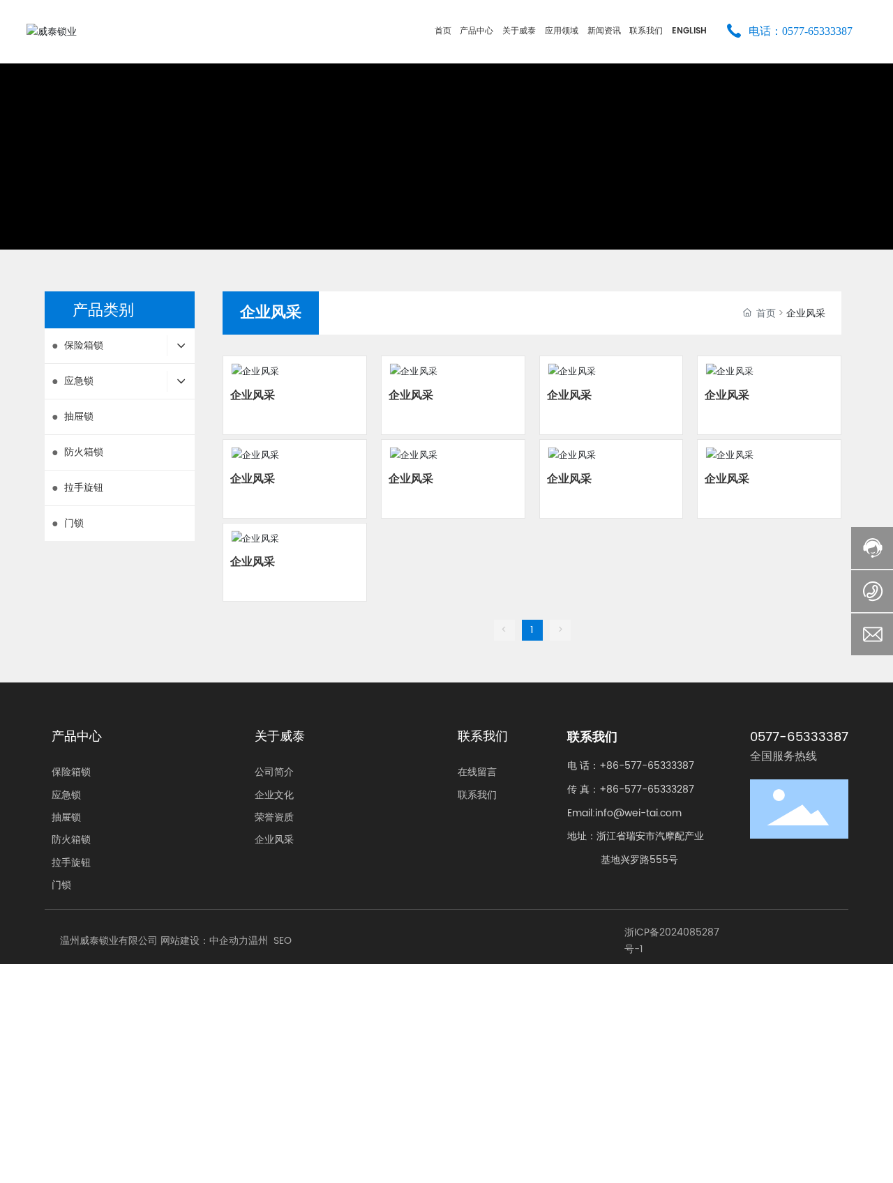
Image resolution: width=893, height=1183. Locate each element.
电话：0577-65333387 (801, 31)
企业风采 (252, 395)
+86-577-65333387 (646, 766)
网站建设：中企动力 (204, 941)
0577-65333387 (799, 737)
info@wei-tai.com (638, 813)
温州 (258, 941)
